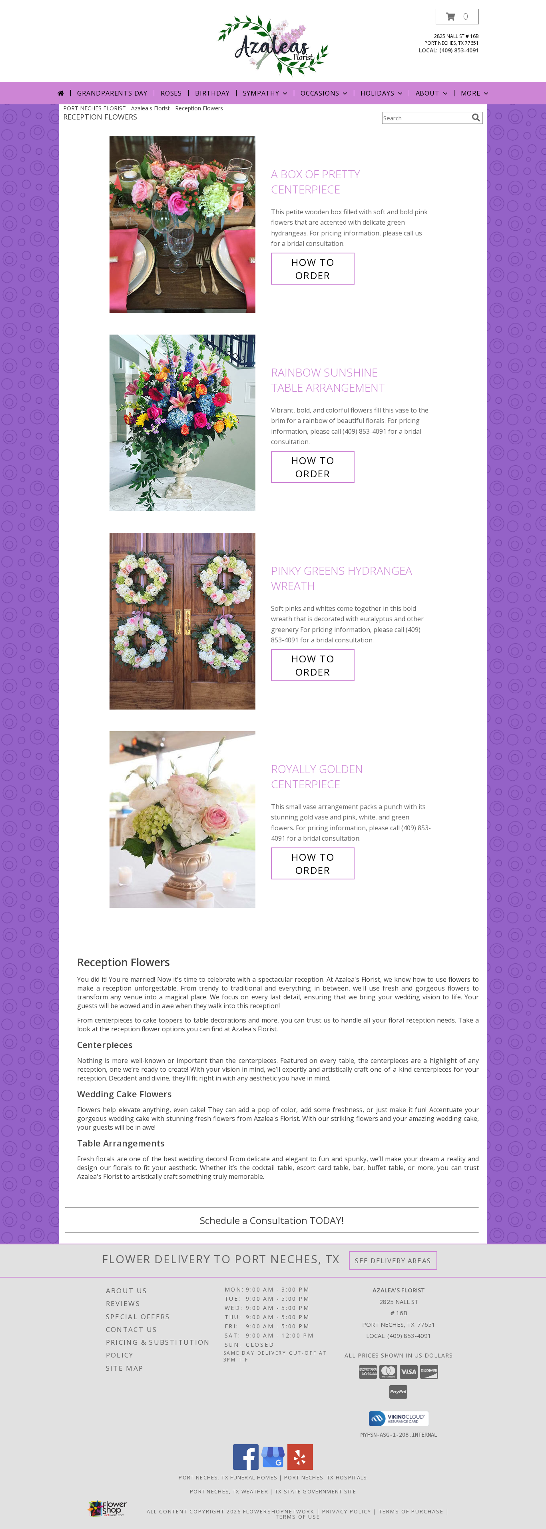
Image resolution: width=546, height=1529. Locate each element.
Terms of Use (298, 1516)
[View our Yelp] (300, 1467)
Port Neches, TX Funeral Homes (228, 1477)
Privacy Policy (346, 1511)
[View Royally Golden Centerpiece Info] (188, 819)
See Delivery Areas (393, 1260)
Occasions (320, 93)
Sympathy (261, 93)
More (470, 93)
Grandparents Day (112, 93)
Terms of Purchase (411, 1511)
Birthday (212, 93)
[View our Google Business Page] (273, 1467)
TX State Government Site (315, 1491)
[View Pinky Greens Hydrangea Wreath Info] (188, 621)
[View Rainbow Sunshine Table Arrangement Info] (188, 423)
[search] (476, 117)
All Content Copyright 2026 (194, 1511)
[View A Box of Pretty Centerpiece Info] (188, 225)
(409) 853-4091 (459, 50)
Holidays (377, 93)
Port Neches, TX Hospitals (325, 1477)
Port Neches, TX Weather (229, 1491)
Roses (171, 93)
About (428, 93)
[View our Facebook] (246, 1467)
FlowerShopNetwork (279, 1511)
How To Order (313, 268)
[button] (457, 16)
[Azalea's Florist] (273, 45)
